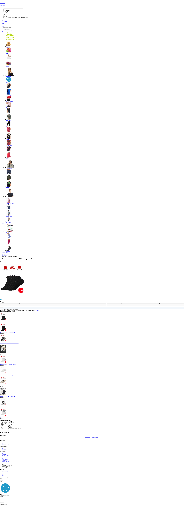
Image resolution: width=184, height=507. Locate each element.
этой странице (36, 310)
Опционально (2, 498)
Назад (2, 480)
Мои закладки (4, 460)
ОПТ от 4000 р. (4, 21)
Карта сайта (4, 449)
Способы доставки (5, 473)
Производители (4, 452)
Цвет (1, 301)
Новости (3, 474)
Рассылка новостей (5, 461)
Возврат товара (4, 448)
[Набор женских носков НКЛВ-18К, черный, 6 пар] (12, 298)
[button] (3, 23)
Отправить (2, 502)
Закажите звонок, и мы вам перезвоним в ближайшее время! (13, 8)
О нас (3, 20)
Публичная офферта (5, 444)
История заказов (5, 459)
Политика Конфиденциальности (7, 443)
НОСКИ (3, 223)
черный (2, 302)
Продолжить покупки (4, 504)
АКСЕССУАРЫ (5, 252)
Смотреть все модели (3, 300)
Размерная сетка (5, 471)
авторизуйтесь (87, 437)
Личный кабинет (5, 458)
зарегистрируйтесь (95, 437)
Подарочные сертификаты (6, 453)
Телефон (1, 496)
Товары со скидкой (5, 455)
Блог (3, 475)
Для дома (3, 31)
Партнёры (4, 454)
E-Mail (1, 494)
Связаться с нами (5, 447)
